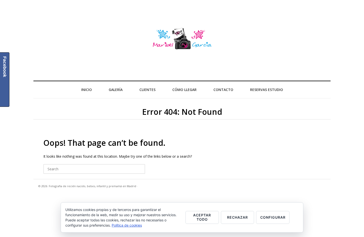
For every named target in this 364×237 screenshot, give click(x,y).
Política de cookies (127, 225)
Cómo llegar (184, 89)
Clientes (147, 89)
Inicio (86, 89)
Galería (116, 89)
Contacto (223, 89)
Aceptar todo (202, 217)
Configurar (273, 217)
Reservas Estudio (266, 89)
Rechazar (237, 217)
